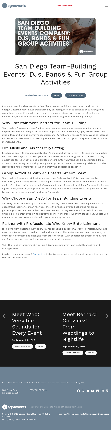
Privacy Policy (8, 419)
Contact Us (26, 383)
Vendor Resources (67, 383)
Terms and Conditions (26, 419)
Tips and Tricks (75, 95)
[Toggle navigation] (106, 5)
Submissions (53, 383)
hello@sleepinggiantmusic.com (95, 414)
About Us (36, 383)
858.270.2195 (65, 5)
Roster (4, 383)
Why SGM (80, 383)
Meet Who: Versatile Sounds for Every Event (27, 323)
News (56, 95)
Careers (44, 383)
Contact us (39, 254)
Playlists (16, 383)
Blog (10, 383)
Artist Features (22, 346)
